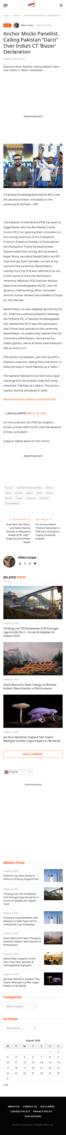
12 (24, 1062)
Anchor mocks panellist (29, 487)
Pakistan (31, 498)
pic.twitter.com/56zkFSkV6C (38, 399)
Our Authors (33, 1116)
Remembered (12, 503)
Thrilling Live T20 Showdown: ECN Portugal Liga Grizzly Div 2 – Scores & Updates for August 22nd (30, 632)
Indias (49, 492)
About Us (13, 1106)
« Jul (5, 1084)
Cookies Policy (20, 1111)
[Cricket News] (33, 5)
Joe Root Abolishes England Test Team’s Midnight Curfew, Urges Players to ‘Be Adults (32, 739)
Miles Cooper (27, 25)
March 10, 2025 (36, 413)
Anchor (9, 487)
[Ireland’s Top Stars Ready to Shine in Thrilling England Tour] (53, 875)
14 (41, 1062)
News (7, 25)
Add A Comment (33, 754)
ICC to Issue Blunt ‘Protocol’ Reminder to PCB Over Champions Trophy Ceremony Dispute (48, 531)
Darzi (29, 492)
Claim (8, 492)
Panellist (44, 498)
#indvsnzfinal (11, 399)
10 (7, 1062)
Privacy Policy (42, 1111)
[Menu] (5, 5)
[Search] (61, 5)
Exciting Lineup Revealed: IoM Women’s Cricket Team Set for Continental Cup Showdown (20, 921)
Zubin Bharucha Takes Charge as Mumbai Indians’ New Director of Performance (30, 686)
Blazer (49, 487)
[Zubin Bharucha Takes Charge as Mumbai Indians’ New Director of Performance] (33, 658)
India (39, 492)
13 (33, 1062)
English (13, 772)
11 (16, 1062)
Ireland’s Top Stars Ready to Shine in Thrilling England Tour (21, 877)
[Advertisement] (33, 819)
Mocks (8, 498)
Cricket (19, 492)
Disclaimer (47, 1106)
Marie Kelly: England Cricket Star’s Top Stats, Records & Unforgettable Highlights (19, 962)
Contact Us (30, 1106)
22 (50, 1067)
